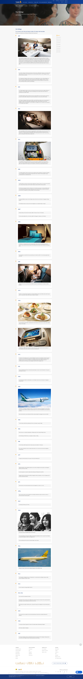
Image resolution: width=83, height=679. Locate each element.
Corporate (50, 2)
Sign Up (66, 2)
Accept (70, 676)
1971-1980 (59, 46)
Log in (62, 2)
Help (53, 0)
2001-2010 (59, 39)
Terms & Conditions (32, 675)
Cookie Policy (18, 676)
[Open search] (59, 3)
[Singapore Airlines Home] (19, 2)
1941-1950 (59, 51)
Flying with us (30, 2)
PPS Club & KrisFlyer (43, 2)
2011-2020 (59, 37)
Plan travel (25, 2)
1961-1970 (59, 48)
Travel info (36, 2)
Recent (59, 35)
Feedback (57, 0)
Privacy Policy (26, 675)
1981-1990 (59, 42)
